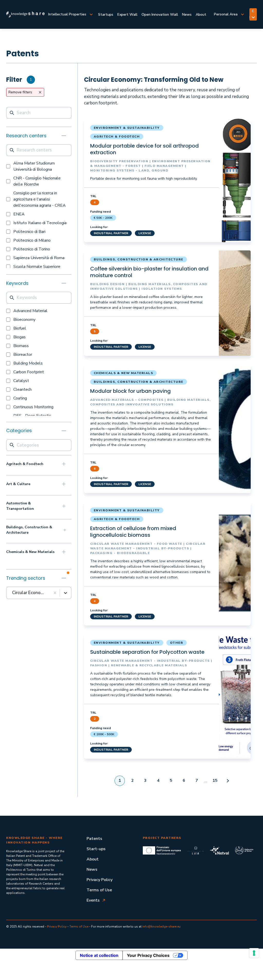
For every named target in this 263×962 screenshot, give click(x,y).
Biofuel (19, 328)
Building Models (28, 363)
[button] (38, 135)
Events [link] (93, 900)
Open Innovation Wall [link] (160, 14)
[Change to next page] (228, 781)
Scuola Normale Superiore (36, 266)
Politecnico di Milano (32, 240)
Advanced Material (30, 311)
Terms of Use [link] (99, 890)
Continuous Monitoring (33, 407)
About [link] (201, 14)
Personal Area (226, 14)
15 (215, 780)
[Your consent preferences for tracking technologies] (254, 953)
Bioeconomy (24, 319)
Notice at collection (99, 955)
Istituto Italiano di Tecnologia (40, 223)
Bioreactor (22, 354)
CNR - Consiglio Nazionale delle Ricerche (37, 181)
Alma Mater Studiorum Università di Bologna (34, 166)
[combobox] (12, 592)
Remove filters (20, 92)
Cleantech (22, 389)
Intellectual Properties (67, 14)
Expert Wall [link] (127, 14)
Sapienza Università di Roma (38, 258)
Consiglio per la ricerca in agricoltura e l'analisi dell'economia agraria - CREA (39, 199)
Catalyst (21, 381)
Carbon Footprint (28, 372)
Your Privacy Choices (148, 955)
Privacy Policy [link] (99, 880)
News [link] (187, 14)
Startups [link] (105, 14)
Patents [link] (94, 838)
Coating (20, 398)
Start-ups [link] (96, 849)
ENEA (19, 214)
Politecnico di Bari (29, 231)
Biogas (19, 337)
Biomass (21, 346)
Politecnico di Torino (31, 249)
